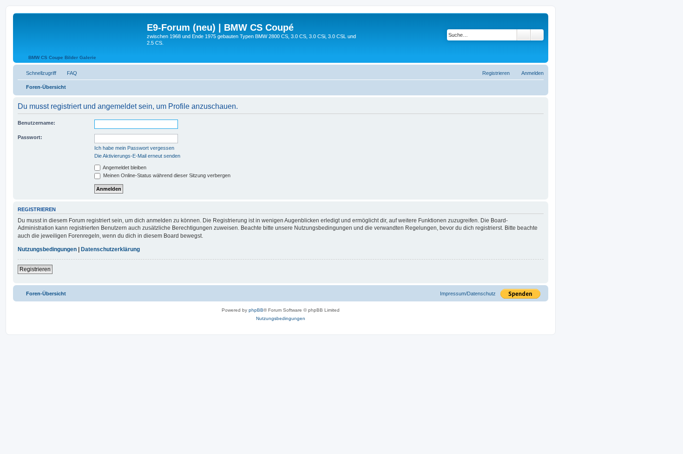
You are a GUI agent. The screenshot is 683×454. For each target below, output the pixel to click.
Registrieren (35, 269)
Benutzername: (36, 123)
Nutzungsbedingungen (47, 249)
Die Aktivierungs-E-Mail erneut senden (137, 156)
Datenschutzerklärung (110, 249)
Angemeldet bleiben (124, 167)
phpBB (256, 310)
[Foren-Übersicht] (81, 30)
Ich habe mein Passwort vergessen (134, 148)
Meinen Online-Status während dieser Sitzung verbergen (166, 175)
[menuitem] (68, 73)
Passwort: (30, 137)
